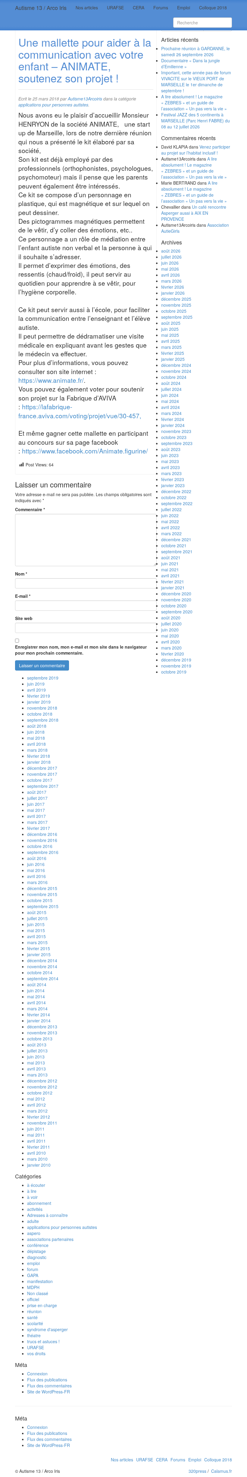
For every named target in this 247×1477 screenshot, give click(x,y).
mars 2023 (171, 473)
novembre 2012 (42, 1087)
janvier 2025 (173, 359)
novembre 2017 (42, 774)
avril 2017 (36, 816)
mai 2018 (36, 738)
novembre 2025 (176, 305)
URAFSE (115, 8)
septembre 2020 (176, 612)
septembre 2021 (176, 551)
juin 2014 (36, 990)
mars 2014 (37, 1009)
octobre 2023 (173, 437)
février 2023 (172, 479)
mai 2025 (170, 335)
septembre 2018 (42, 720)
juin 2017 (36, 804)
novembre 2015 (42, 894)
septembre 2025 (176, 317)
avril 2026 (170, 275)
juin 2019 (36, 684)
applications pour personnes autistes (62, 1227)
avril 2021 (170, 576)
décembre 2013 (42, 1027)
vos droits (36, 1353)
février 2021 (172, 582)
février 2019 (38, 696)
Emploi (183, 8)
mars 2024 (171, 413)
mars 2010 (37, 1159)
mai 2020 (170, 636)
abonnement (39, 1203)
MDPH (33, 1287)
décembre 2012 (42, 1081)
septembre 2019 (42, 678)
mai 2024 (170, 401)
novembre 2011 (42, 1123)
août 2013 (36, 1045)
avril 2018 (36, 744)
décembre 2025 (176, 299)
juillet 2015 (37, 918)
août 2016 (36, 858)
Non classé (37, 1293)
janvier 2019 (39, 702)
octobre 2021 (173, 545)
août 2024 (170, 383)
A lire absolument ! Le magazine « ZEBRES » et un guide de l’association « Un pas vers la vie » (194, 103)
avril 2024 (170, 407)
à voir (32, 1197)
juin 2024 (170, 395)
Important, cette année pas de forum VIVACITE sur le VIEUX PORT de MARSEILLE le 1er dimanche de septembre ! (196, 81)
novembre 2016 (42, 840)
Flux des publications (47, 1380)
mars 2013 (37, 1075)
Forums (160, 8)
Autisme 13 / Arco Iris (41, 7)
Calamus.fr (221, 1471)
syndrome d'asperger (47, 1329)
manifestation (40, 1281)
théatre (34, 1335)
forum (32, 1269)
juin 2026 (170, 263)
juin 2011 (36, 1129)
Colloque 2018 (213, 8)
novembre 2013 (42, 1033)
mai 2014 (36, 996)
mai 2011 (36, 1135)
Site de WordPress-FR (48, 1392)
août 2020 (170, 618)
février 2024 (172, 419)
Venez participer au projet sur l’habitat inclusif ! (195, 150)
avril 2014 (36, 1003)
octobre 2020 (173, 606)
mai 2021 (170, 570)
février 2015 (38, 948)
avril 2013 (36, 1069)
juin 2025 (170, 329)
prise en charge (42, 1305)
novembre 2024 (176, 371)
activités (34, 1209)
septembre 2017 (42, 786)
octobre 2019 (173, 672)
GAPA (32, 1275)
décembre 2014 (42, 960)
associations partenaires (50, 1239)
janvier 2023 (173, 485)
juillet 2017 (37, 798)
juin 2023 (170, 455)
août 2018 (36, 726)
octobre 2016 (39, 846)
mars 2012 (37, 1111)
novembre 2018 (42, 708)
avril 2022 (170, 527)
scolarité (35, 1323)
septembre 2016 (42, 852)
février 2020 (172, 654)
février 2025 (172, 353)
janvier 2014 (39, 1021)
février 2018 (38, 756)
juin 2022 (170, 515)
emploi (33, 1263)
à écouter (36, 1185)
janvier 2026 (173, 293)
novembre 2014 (42, 966)
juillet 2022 (171, 509)
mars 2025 (171, 347)
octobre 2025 (173, 311)
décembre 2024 (176, 365)
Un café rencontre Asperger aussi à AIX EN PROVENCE (193, 213)
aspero (33, 1233)
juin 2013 (36, 1057)
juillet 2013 (37, 1051)
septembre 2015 (42, 906)
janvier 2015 (39, 954)
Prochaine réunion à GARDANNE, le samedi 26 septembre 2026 (195, 51)
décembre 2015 (42, 888)
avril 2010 (36, 1153)
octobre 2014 (39, 972)
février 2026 (172, 287)
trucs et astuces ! (43, 1341)
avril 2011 (36, 1141)
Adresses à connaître (47, 1215)
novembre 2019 (176, 666)
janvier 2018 (39, 762)
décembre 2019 (176, 660)
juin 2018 (36, 732)
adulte (33, 1221)
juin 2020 (170, 630)
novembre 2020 (176, 600)
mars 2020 (171, 648)
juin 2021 (170, 563)
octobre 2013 (39, 1039)
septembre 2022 (176, 503)
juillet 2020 (171, 624)
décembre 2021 (176, 539)
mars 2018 (37, 750)
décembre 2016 (42, 834)
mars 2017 (37, 822)
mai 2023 (170, 461)
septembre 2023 (176, 443)
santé (32, 1317)
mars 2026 (171, 281)
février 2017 (38, 828)
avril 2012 (36, 1105)
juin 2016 (36, 864)
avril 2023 (170, 467)
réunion (34, 1311)
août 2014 (36, 984)
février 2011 (38, 1147)
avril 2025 (170, 341)
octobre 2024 (173, 377)
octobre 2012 (39, 1093)
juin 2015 (36, 924)
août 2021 (170, 557)
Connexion (37, 1374)
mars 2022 (171, 533)
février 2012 (38, 1117)
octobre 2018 (39, 714)
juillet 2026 (171, 257)
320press (197, 1471)
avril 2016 (36, 876)
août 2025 (170, 323)
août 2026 (170, 251)
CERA (138, 8)
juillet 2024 (171, 389)
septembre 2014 (42, 978)
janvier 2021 (173, 588)
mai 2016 (36, 870)
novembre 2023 (176, 431)
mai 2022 (170, 521)
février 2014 (38, 1015)
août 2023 (170, 449)
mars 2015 (37, 942)
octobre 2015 (39, 900)
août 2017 (36, 792)
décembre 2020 (176, 594)
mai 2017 (36, 810)
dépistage (36, 1251)
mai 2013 (36, 1063)
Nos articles (87, 8)
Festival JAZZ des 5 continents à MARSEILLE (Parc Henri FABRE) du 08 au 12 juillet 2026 (195, 121)
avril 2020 (170, 642)
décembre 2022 (176, 491)
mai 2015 (36, 930)
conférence (37, 1245)
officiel (33, 1299)
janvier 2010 (39, 1165)
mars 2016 (37, 882)
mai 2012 (36, 1099)
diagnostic (36, 1257)
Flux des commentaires (49, 1386)
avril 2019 (36, 690)
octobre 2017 (39, 780)
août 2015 (36, 912)
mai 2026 (170, 269)
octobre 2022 (173, 497)
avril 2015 (36, 936)
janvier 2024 (173, 425)
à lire (31, 1191)
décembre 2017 (42, 768)
